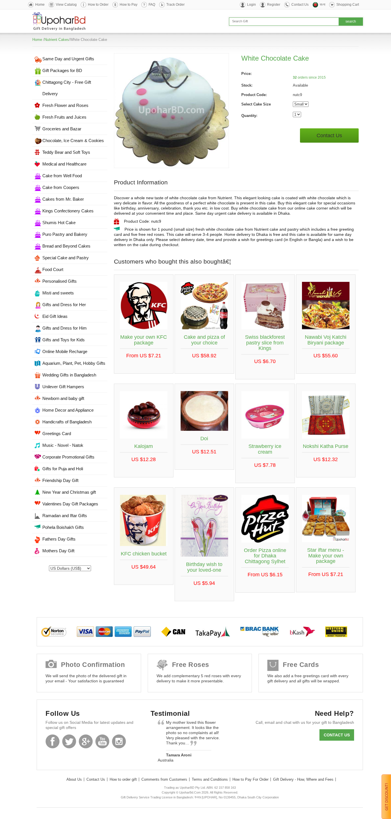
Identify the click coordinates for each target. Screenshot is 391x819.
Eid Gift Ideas (55, 316)
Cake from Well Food (62, 175)
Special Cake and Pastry (65, 257)
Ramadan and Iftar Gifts (64, 515)
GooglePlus (86, 741)
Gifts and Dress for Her (64, 304)
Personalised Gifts (59, 281)
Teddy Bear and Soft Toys (66, 152)
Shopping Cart (347, 5)
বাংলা (322, 5)
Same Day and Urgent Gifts (68, 58)
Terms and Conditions (210, 779)
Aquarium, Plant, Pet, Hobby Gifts (73, 363)
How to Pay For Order (250, 779)
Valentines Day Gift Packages (70, 503)
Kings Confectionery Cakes (68, 210)
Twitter (69, 741)
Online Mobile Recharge (64, 351)
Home (40, 5)
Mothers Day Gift (58, 550)
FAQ (152, 5)
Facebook (53, 741)
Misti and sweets (58, 292)
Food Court (52, 269)
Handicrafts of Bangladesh (67, 421)
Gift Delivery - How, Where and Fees (303, 779)
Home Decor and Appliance (68, 410)
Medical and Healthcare (64, 164)
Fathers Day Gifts (59, 539)
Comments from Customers (164, 779)
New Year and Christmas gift (69, 492)
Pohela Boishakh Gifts (63, 527)
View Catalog (66, 5)
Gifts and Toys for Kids (63, 339)
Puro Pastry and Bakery (64, 234)
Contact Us (300, 5)
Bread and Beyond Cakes (66, 246)
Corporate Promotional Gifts (68, 457)
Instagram (119, 741)
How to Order (98, 5)
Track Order (175, 5)
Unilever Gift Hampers (63, 386)
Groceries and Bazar (61, 128)
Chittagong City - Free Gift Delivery (66, 88)
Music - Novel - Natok (62, 445)
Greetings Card (56, 433)
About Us (74, 779)
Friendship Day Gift (60, 480)
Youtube (102, 741)
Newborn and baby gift (63, 398)
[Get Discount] (386, 796)
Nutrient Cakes (56, 39)
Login (251, 5)
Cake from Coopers (60, 187)
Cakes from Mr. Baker (63, 199)
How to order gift (123, 779)
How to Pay (128, 5)
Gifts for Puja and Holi (62, 468)
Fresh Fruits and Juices (64, 117)
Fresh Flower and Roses (65, 105)
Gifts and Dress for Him (64, 328)
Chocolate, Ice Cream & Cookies (73, 140)
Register (273, 5)
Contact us (337, 735)
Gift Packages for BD (62, 70)
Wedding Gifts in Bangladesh (69, 374)
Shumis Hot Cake (59, 222)
